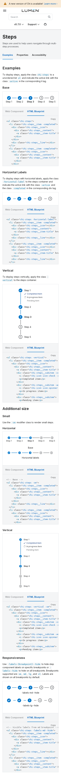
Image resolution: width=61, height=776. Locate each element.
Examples (8, 55)
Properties (22, 55)
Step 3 (30, 101)
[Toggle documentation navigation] (4, 10)
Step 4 (41, 101)
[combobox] (31, 17)
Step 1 (9, 101)
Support (32, 24)
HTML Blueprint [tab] (35, 111)
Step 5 (52, 101)
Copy (53, 119)
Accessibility (39, 55)
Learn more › (50, 3)
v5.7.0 (17, 24)
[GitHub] (45, 24)
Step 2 (19, 101)
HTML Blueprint (35, 209)
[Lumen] (30, 10)
